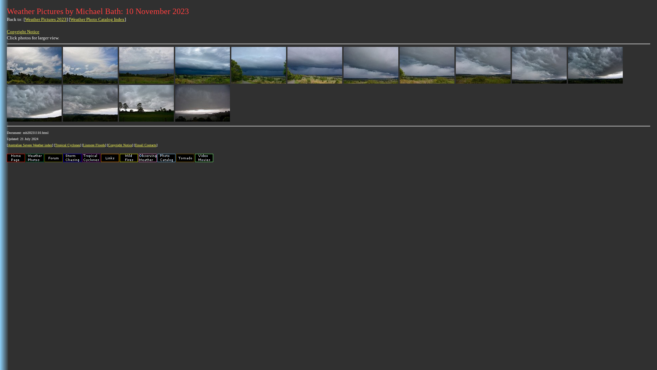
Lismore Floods (94, 145)
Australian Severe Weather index (30, 145)
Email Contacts (145, 145)
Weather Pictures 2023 (45, 19)
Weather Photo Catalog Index (97, 19)
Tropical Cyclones (67, 145)
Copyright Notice (23, 31)
